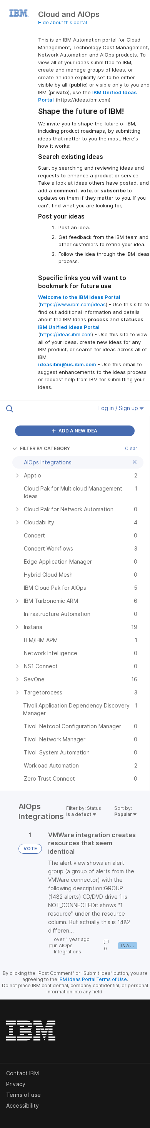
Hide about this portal (62, 22)
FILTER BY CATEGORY (45, 448)
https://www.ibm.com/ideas (73, 304)
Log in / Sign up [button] (119, 408)
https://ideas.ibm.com (66, 334)
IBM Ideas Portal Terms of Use (92, 979)
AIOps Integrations (67, 948)
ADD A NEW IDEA (77, 431)
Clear (131, 448)
